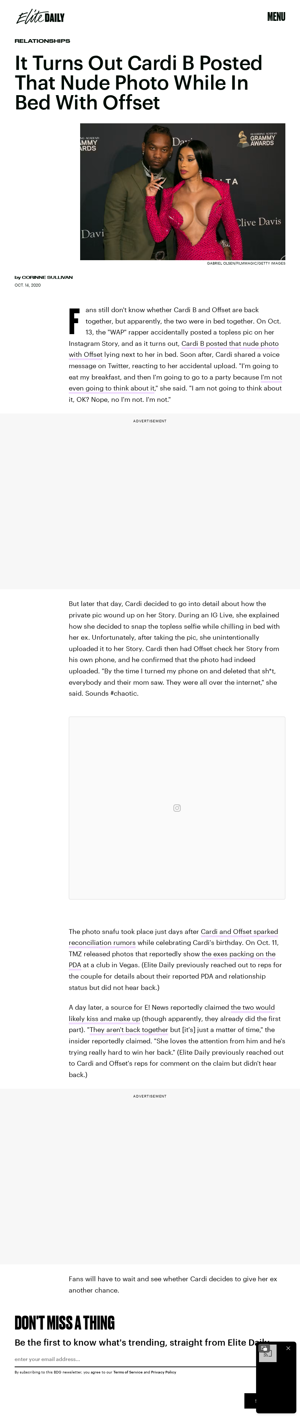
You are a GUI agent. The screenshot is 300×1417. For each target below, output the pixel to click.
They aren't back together (129, 1029)
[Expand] (264, 1348)
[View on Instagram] (177, 808)
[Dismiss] (288, 1348)
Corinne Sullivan (47, 277)
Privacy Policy (163, 1372)
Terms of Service (128, 1372)
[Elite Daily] (40, 16)
